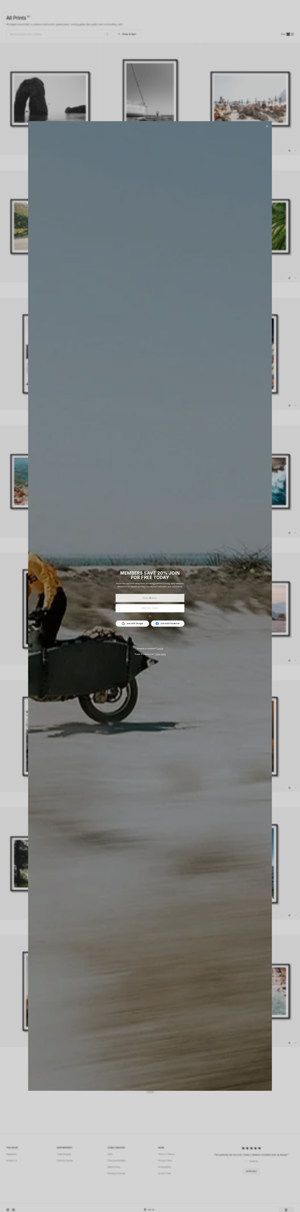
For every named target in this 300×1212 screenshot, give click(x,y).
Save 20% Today (150, 608)
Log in (160, 648)
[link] (167, 623)
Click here (160, 654)
